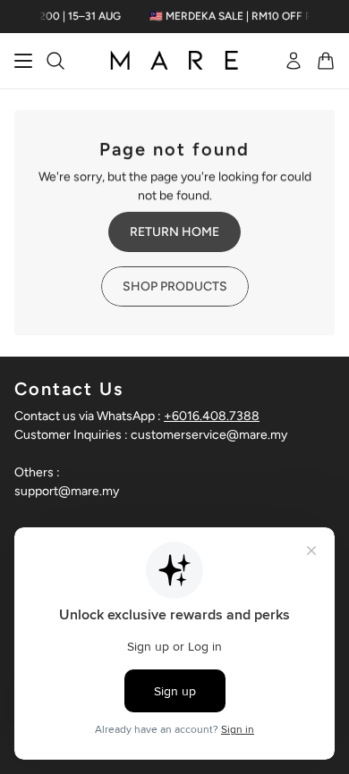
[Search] (55, 61)
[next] (329, 16)
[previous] (19, 16)
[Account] (293, 61)
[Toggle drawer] (23, 61)
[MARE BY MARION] (174, 60)
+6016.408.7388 (212, 416)
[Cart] (326, 61)
